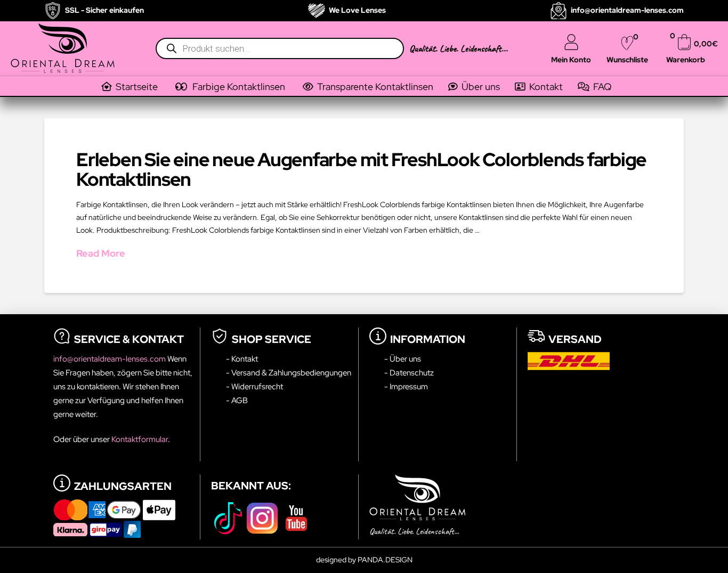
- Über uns (402, 358)
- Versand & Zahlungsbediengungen (288, 372)
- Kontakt (242, 358)
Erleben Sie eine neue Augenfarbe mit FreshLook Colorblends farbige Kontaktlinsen (361, 169)
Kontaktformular (139, 439)
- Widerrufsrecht (254, 386)
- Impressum (406, 386)
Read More (100, 253)
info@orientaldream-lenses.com (110, 358)
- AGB (237, 400)
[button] (238, 86)
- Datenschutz (409, 372)
